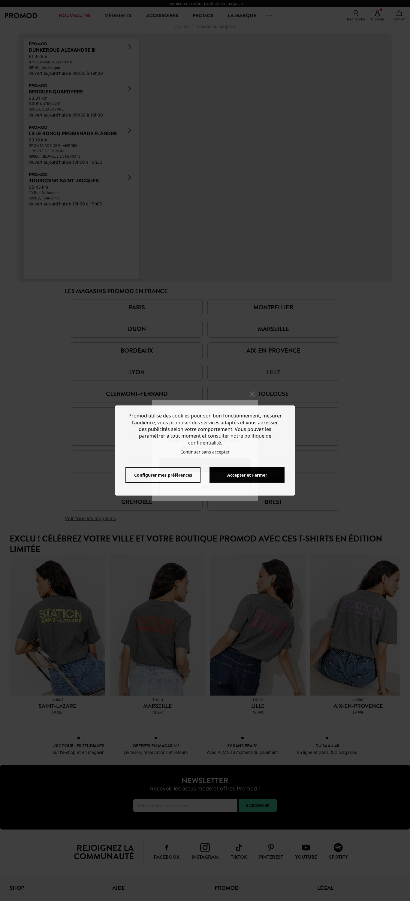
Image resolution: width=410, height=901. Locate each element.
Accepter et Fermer (247, 475)
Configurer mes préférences (163, 475)
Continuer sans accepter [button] (205, 452)
